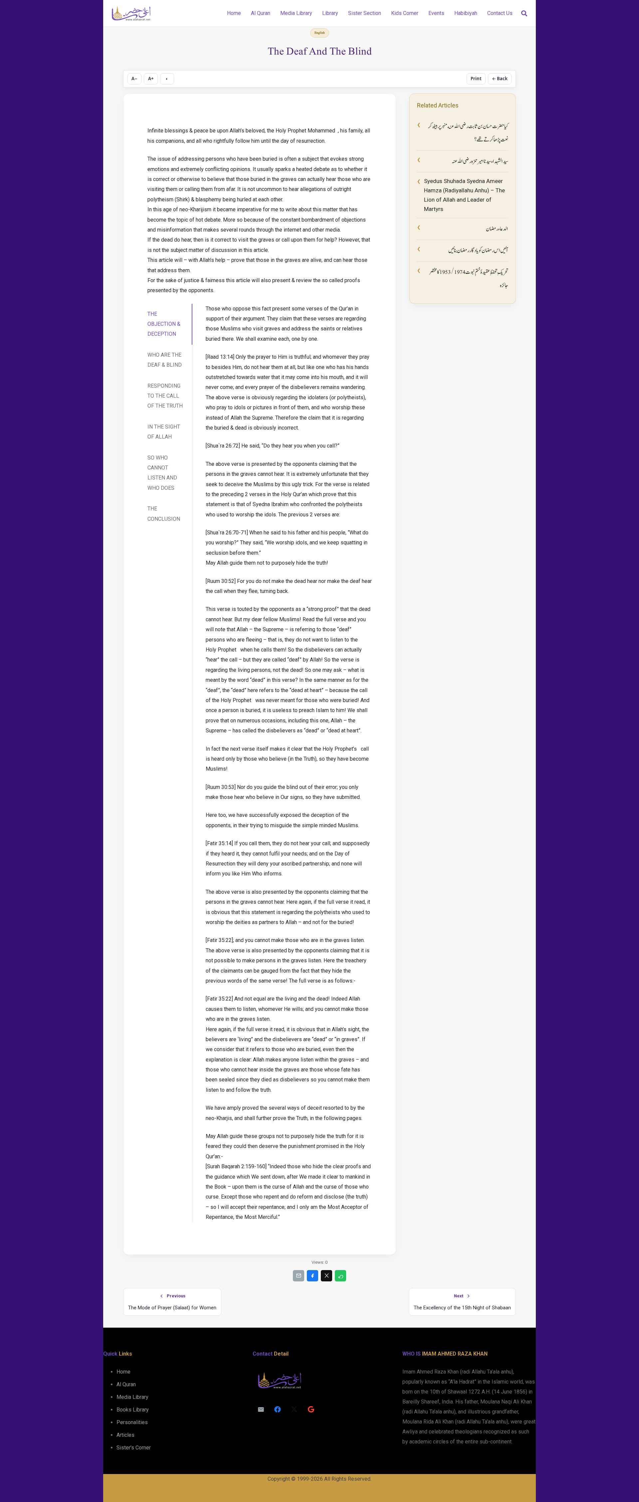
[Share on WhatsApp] (340, 1275)
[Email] (261, 1409)
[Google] (311, 1409)
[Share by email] (298, 1275)
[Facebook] (277, 1409)
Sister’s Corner (133, 1447)
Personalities (132, 1422)
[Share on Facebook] (312, 1275)
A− (134, 79)
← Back (500, 79)
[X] (294, 1409)
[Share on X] (326, 1275)
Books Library (132, 1410)
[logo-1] (131, 13)
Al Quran (126, 1384)
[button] (524, 13)
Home (123, 1372)
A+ (150, 79)
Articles (125, 1435)
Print (476, 79)
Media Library (132, 1397)
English (320, 32)
